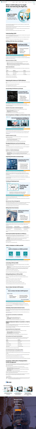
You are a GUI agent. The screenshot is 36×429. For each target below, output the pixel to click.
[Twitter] (7, 382)
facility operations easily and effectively (11, 58)
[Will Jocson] (7, 378)
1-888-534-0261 (4, 0)
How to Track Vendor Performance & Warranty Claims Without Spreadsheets (8, 393)
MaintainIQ (22, 351)
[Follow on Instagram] (19, 424)
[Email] (9, 382)
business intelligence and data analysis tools (11, 132)
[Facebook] (6, 382)
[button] (33, 389)
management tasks (9, 312)
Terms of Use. (18, 428)
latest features (20, 355)
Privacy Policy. (21, 428)
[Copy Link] (10, 382)
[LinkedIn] (8, 382)
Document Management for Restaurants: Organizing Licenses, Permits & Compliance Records (18, 393)
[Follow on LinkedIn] (20, 424)
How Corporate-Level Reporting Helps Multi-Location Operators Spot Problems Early (28, 393)
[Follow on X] (16, 424)
